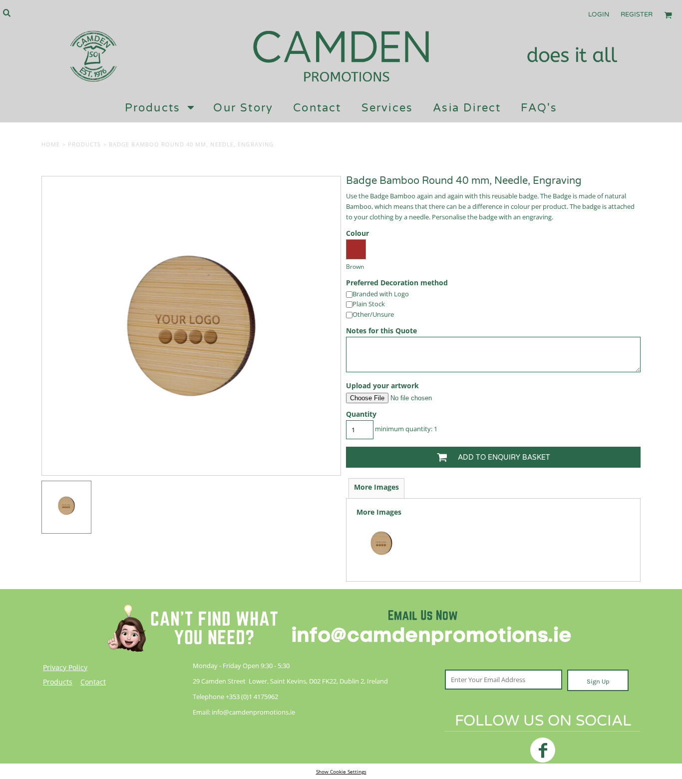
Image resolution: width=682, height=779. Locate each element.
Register (637, 14)
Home (50, 144)
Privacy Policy (65, 667)
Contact (93, 682)
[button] (6, 12)
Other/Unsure (373, 314)
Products (84, 144)
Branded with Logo (380, 293)
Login (598, 14)
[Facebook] (542, 750)
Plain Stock (368, 303)
